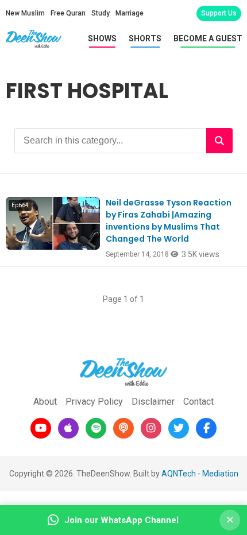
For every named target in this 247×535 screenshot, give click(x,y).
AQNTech (178, 473)
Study (100, 13)
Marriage (129, 13)
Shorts (145, 38)
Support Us (219, 13)
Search (219, 140)
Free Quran (68, 13)
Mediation (220, 473)
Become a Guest (207, 38)
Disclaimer (153, 401)
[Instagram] (151, 428)
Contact (198, 401)
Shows (102, 38)
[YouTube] (40, 428)
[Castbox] (123, 428)
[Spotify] (96, 428)
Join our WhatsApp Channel (121, 520)
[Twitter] (178, 428)
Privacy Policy (94, 401)
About (45, 401)
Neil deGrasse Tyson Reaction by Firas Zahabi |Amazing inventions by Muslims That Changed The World (168, 221)
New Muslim (25, 13)
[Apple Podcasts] (68, 428)
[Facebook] (206, 428)
